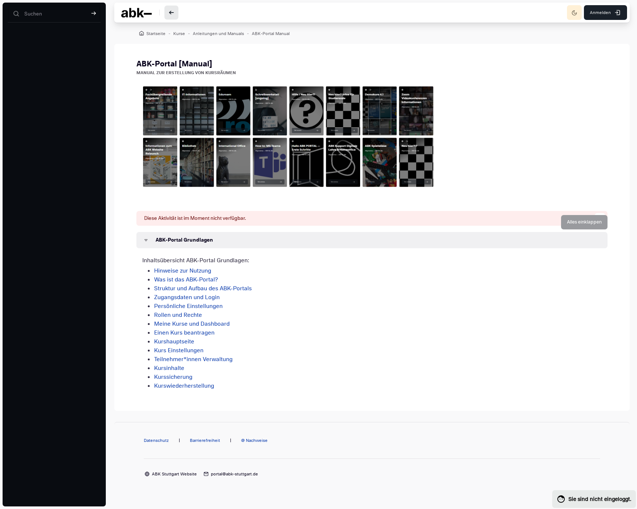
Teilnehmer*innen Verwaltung (193, 359)
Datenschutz (156, 440)
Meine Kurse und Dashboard (192, 324)
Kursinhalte (169, 368)
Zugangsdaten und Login (187, 297)
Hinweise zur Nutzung (182, 271)
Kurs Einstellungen (178, 350)
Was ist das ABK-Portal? (186, 280)
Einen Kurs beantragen (184, 333)
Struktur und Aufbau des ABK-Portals (203, 288)
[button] (584, 222)
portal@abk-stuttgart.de (234, 474)
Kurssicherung (173, 377)
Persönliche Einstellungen (188, 306)
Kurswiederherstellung (184, 386)
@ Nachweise (254, 440)
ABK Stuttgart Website (174, 474)
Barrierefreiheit (205, 440)
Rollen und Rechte (178, 315)
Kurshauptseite (174, 341)
